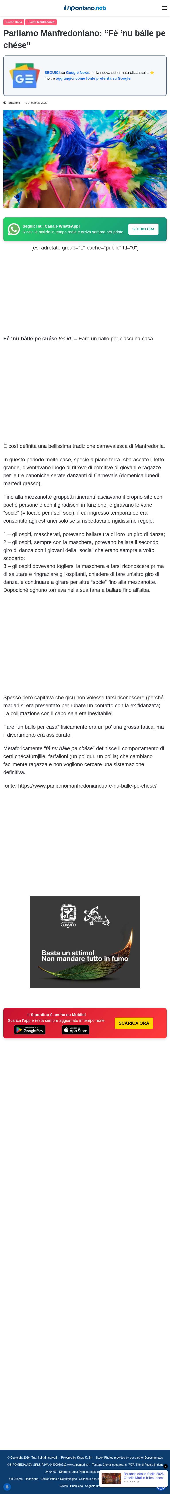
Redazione (13, 102)
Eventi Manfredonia (41, 22)
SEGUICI (52, 73)
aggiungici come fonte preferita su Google (93, 78)
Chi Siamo (16, 1479)
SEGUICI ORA (143, 229)
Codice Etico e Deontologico (59, 1479)
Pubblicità (76, 1486)
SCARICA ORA (134, 1023)
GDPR (64, 1486)
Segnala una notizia (97, 1486)
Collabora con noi (90, 1479)
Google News (77, 73)
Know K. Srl (84, 1457)
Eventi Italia (14, 22)
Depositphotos (154, 1457)
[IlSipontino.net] (85, 8)
